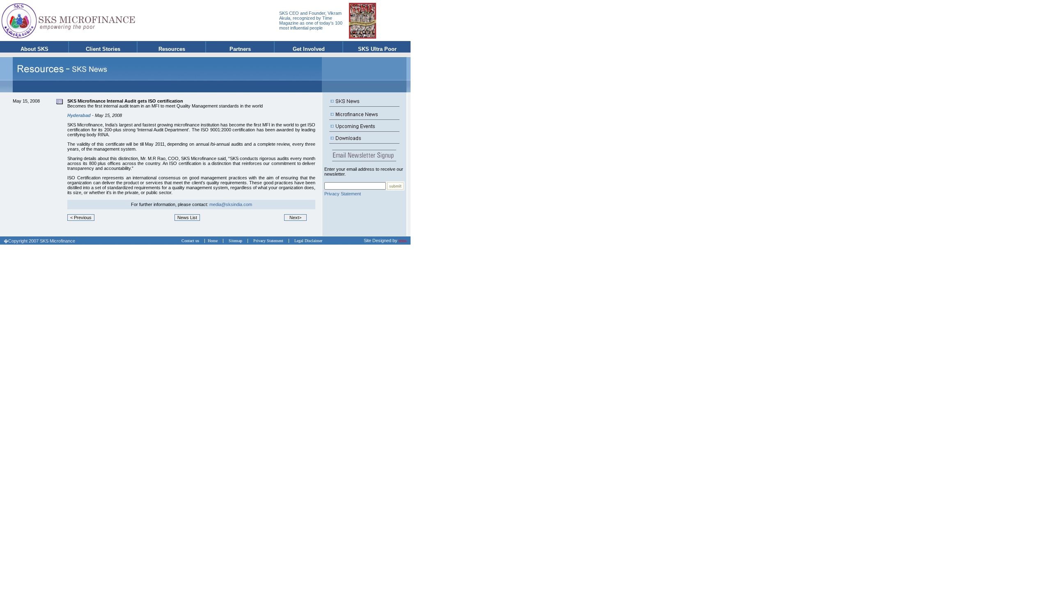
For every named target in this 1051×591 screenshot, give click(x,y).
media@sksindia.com (230, 204)
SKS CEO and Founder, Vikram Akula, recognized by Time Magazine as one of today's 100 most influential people (310, 20)
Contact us (192, 240)
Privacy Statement (342, 193)
